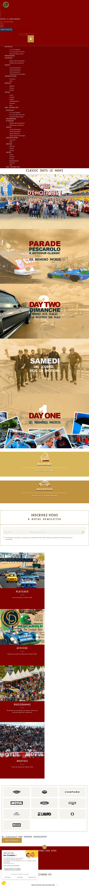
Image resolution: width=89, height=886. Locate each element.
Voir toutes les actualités (43, 885)
